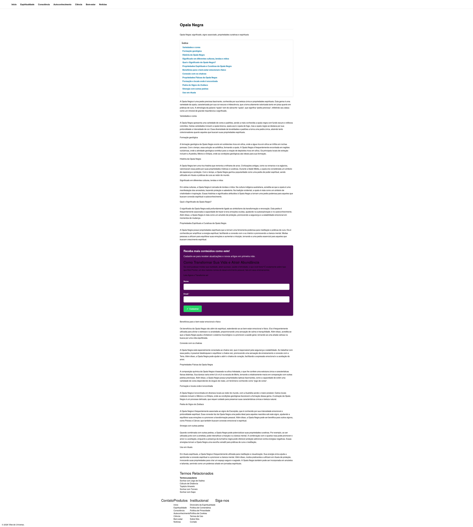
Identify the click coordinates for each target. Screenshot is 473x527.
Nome (186, 281)
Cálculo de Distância (189, 483)
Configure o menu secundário (16, 13)
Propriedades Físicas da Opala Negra (199, 77)
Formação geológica (192, 51)
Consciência (44, 4)
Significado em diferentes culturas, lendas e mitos (205, 58)
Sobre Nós (194, 519)
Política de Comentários (200, 507)
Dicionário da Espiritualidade (202, 504)
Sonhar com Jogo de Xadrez (192, 480)
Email (187, 293)
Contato (193, 521)
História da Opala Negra (193, 54)
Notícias (103, 4)
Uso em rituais (189, 92)
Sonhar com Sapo (188, 492)
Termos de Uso (196, 516)
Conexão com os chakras (194, 73)
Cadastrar (193, 308)
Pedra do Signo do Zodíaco (195, 85)
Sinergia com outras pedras (195, 88)
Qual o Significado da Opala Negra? (199, 62)
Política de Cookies (198, 513)
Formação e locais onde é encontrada (200, 81)
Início (14, 4)
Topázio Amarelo (187, 486)
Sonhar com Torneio (189, 489)
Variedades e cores (191, 47)
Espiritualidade (27, 4)
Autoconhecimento (62, 4)
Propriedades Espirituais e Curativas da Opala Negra (207, 66)
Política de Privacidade (200, 510)
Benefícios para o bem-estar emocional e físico (204, 69)
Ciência (78, 4)
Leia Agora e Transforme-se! (196, 275)
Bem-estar (90, 4)
